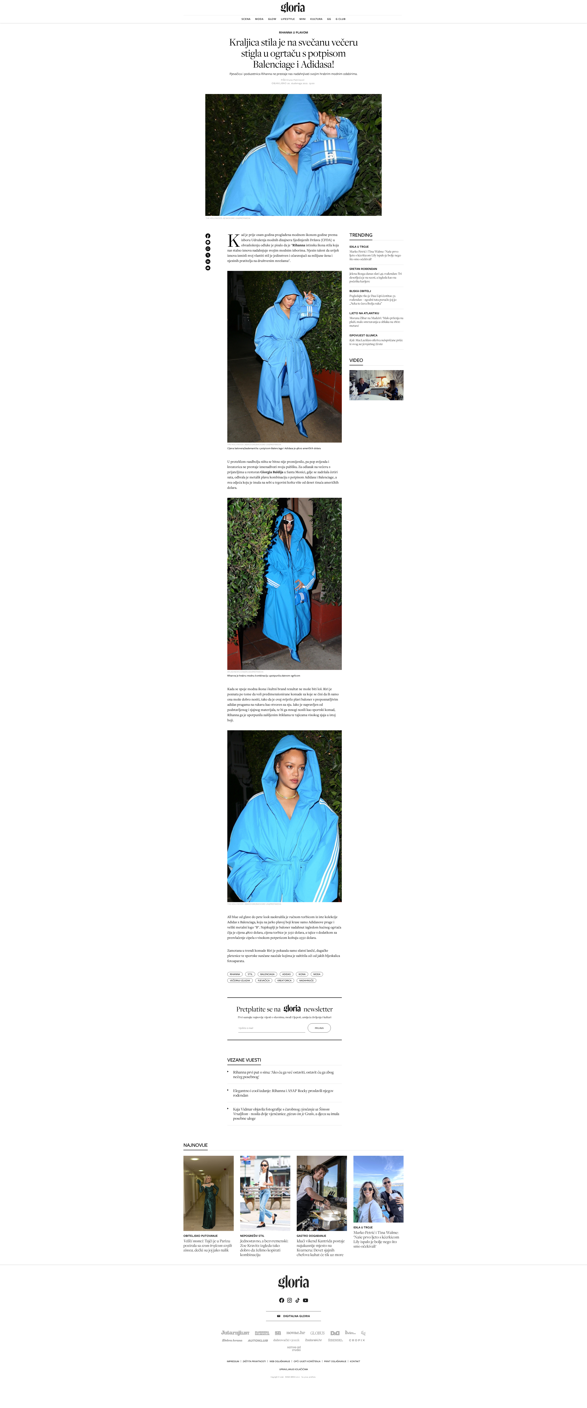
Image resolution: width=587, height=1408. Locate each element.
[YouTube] (305, 1300)
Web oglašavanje (280, 1361)
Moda (259, 19)
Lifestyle (288, 19)
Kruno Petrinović (295, 79)
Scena (246, 19)
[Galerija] (293, 155)
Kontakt (355, 1361)
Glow (272, 19)
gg (329, 19)
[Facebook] (281, 1300)
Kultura (316, 19)
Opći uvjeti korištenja (307, 1361)
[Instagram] (289, 1300)
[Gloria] (293, 7)
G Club (341, 19)
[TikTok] (297, 1300)
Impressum (233, 1361)
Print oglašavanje (335, 1361)
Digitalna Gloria (296, 1316)
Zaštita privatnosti (254, 1361)
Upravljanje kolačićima (293, 1369)
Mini (302, 19)
